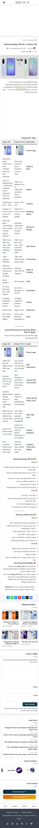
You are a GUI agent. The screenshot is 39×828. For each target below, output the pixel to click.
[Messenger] (15, 597)
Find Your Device (19, 791)
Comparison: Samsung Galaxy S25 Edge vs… (11, 642)
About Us (33, 815)
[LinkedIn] (23, 597)
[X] (27, 597)
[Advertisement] (19, 20)
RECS (5, 806)
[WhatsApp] (11, 597)
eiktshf (26, 812)
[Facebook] (30, 597)
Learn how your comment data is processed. (28, 709)
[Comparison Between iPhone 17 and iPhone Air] (28, 615)
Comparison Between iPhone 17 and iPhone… (29, 623)
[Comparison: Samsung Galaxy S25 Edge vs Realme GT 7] (10, 634)
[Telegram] (8, 597)
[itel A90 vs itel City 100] (28, 634)
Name (35, 687)
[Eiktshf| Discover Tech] (20, 2)
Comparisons (31, 40)
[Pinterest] (19, 597)
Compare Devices (19, 797)
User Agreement (8, 815)
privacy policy (18, 815)
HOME (34, 806)
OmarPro (30, 48)
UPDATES (24, 806)
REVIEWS (14, 806)
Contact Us (26, 815)
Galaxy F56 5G (21, 87)
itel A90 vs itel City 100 (29, 641)
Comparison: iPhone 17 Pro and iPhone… (11, 623)
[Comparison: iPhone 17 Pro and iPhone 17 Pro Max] (10, 615)
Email (35, 695)
